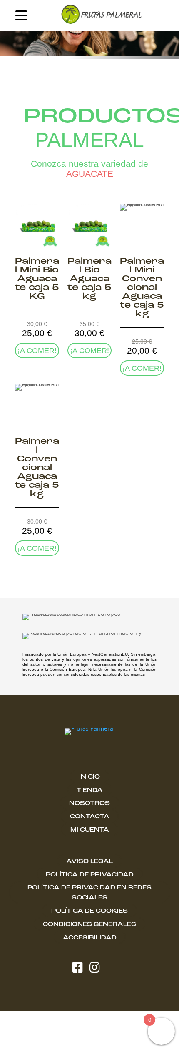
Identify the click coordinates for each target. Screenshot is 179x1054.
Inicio (89, 777)
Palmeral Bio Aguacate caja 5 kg (89, 279)
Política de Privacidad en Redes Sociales (89, 893)
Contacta (89, 817)
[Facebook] (81, 969)
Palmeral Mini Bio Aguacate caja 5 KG (37, 279)
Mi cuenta (89, 830)
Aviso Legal (89, 861)
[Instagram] (98, 969)
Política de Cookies (89, 911)
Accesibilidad (90, 938)
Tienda (90, 790)
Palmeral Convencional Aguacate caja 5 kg (37, 468)
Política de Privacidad (90, 875)
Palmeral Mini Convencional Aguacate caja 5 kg (142, 287)
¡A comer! (37, 350)
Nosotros (89, 803)
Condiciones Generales (89, 924)
